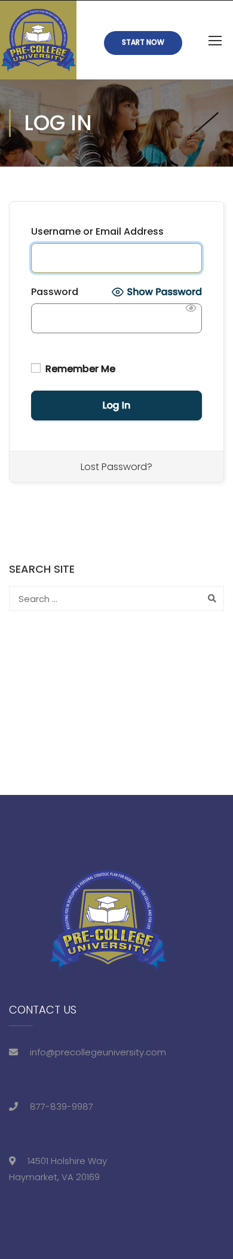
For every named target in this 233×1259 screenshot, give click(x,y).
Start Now (143, 42)
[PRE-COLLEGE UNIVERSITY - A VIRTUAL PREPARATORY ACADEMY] (38, 40)
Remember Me (79, 369)
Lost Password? (116, 467)
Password (54, 292)
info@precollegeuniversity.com (98, 1052)
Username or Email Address (97, 231)
